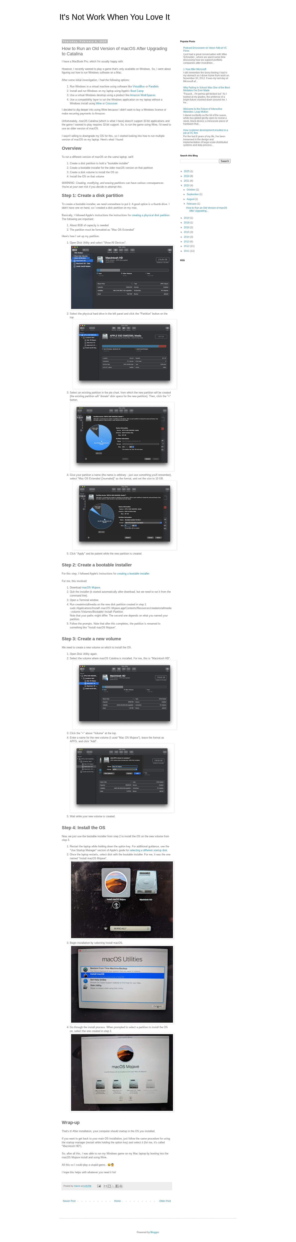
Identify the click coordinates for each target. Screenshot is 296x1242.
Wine (99, 103)
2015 (187, 232)
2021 (187, 180)
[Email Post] (98, 1186)
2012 (187, 246)
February (192, 203)
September (193, 194)
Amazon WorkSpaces (142, 95)
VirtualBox (139, 86)
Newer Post (69, 1201)
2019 (187, 218)
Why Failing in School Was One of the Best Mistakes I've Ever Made (206, 89)
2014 (187, 236)
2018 (187, 222)
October (191, 189)
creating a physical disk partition (150, 215)
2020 (187, 185)
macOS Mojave (91, 587)
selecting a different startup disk (148, 850)
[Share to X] (113, 1186)
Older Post (165, 1201)
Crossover (111, 103)
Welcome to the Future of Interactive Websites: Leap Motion (202, 110)
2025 (187, 171)
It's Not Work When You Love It (114, 17)
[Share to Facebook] (117, 1186)
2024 (187, 176)
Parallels (154, 86)
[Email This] (105, 1186)
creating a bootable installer (133, 573)
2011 (187, 251)
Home (117, 1201)
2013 (187, 241)
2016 (187, 227)
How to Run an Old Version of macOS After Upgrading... (206, 209)
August (191, 199)
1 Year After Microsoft (194, 69)
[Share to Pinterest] (121, 1186)
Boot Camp (137, 90)
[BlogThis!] (109, 1186)
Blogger (154, 1232)
